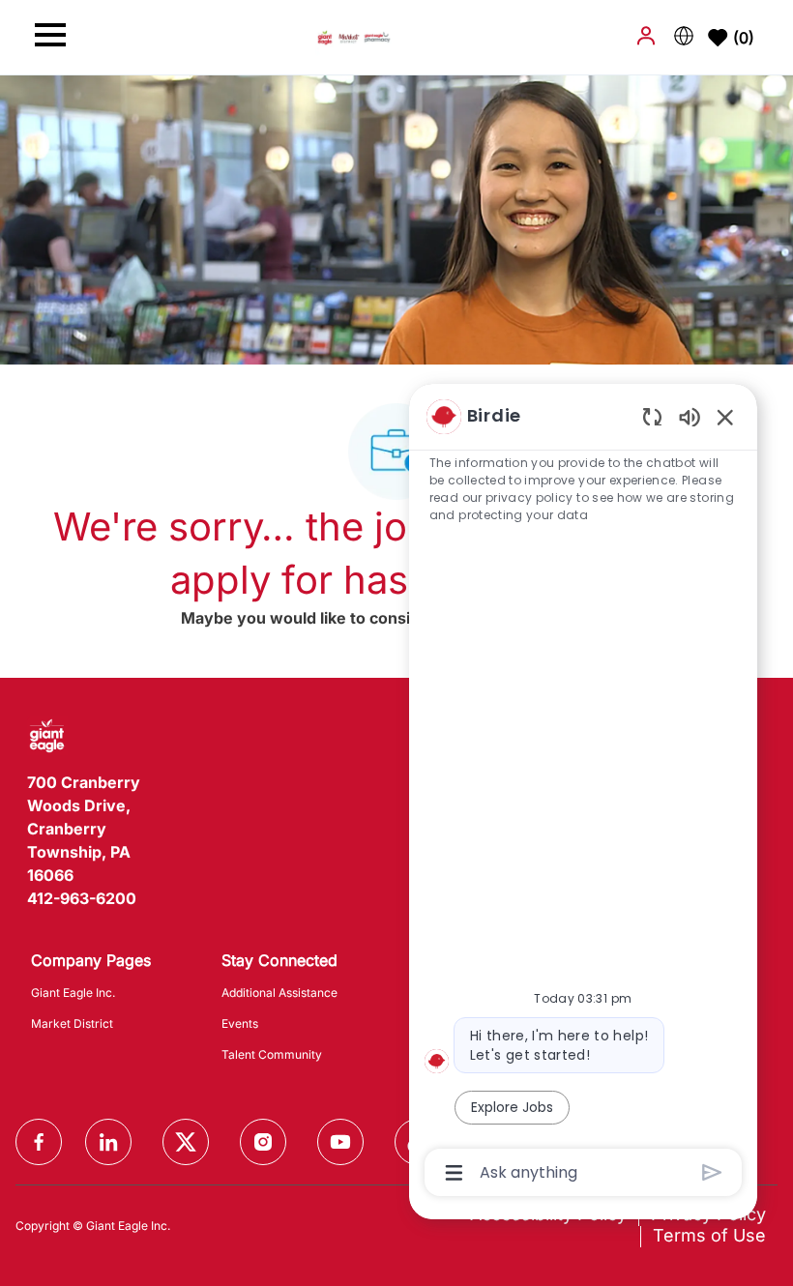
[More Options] (454, 1172)
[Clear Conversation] (652, 416)
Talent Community (271, 1054)
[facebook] (38, 1142)
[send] (712, 1172)
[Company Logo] (354, 36)
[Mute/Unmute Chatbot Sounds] (689, 416)
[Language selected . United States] (683, 35)
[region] (583, 793)
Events (239, 1023)
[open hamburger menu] (50, 38)
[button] (647, 35)
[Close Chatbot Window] (725, 416)
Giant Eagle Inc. (73, 992)
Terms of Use (709, 1235)
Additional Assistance (279, 992)
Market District (72, 1023)
